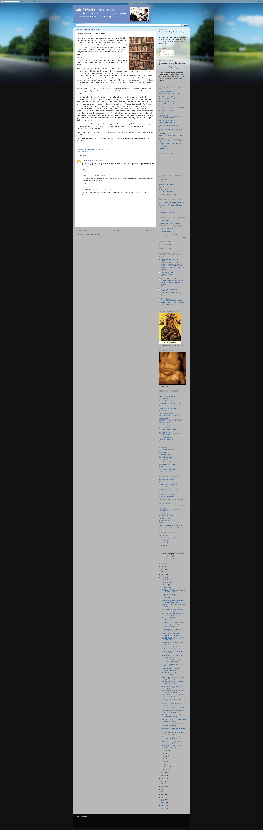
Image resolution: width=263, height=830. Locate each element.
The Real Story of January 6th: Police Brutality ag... (172, 665)
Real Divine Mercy (165, 189)
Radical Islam (163, 548)
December (166, 579)
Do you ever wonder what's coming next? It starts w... (173, 729)
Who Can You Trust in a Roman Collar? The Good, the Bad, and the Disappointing (171, 144)
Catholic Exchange (165, 454)
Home (116, 230)
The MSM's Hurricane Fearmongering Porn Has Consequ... (171, 596)
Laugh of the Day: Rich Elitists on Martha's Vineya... (173, 678)
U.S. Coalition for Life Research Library (171, 528)
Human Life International (167, 494)
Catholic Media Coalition (166, 212)
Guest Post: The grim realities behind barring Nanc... (172, 737)
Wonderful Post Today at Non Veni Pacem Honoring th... (173, 695)
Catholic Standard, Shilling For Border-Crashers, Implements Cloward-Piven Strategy (172, 282)
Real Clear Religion (165, 467)
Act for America (164, 535)
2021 (163, 773)
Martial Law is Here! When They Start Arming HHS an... (172, 715)
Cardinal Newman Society (167, 401)
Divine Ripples (166, 299)
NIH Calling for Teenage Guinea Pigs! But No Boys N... (172, 601)
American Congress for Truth (168, 538)
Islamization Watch (165, 543)
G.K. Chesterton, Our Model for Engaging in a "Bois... (172, 687)
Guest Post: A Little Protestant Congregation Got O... (172, 618)
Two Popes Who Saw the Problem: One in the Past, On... (173, 590)
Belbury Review (164, 482)
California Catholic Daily (166, 449)
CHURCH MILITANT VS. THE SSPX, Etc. (172, 94)
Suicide (161, 138)
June (164, 756)
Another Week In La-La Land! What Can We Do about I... (173, 700)
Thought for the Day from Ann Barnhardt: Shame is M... (172, 660)
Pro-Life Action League (166, 515)
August (165, 750)
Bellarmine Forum (164, 398)
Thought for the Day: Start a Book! (173, 708)
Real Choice (163, 523)
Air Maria (162, 393)
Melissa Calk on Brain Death (168, 184)
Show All (184, 237)
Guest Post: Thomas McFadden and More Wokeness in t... (174, 625)
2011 (162, 800)
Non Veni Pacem (164, 427)
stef (83, 176)
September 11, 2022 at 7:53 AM (98, 160)
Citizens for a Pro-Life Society (168, 489)
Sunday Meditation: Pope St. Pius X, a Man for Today (174, 733)
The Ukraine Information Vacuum (173, 622)
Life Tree (161, 182)
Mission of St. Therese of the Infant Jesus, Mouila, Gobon (170, 421)
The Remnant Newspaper (167, 469)
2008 (163, 808)
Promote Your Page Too (165, 248)
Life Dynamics (163, 508)
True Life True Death (165, 192)
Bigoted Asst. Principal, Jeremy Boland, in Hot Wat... (172, 746)
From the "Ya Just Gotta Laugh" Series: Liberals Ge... (172, 724)
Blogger (143, 825)
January (165, 769)
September (166, 587)
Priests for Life (163, 513)
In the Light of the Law (166, 413)
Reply (84, 170)
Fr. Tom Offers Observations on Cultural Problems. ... (172, 682)
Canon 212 (162, 452)
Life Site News (163, 459)
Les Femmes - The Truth (165, 244)
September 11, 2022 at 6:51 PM (101, 189)
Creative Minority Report (167, 411)
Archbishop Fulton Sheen (167, 396)
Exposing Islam (164, 115)
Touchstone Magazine (166, 439)
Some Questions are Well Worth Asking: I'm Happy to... (172, 652)
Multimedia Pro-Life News (167, 464)
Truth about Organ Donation (168, 194)
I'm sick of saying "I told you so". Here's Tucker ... (172, 638)
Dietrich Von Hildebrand (166, 110)
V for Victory (163, 442)
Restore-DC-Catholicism (169, 279)
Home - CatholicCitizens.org (171, 223)
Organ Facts (163, 187)
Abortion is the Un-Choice (167, 479)
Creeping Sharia (164, 540)
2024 (163, 572)
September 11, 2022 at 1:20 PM (95, 176)
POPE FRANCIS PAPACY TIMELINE (170, 136)
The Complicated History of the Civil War (172, 108)
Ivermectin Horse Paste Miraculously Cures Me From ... (174, 720)
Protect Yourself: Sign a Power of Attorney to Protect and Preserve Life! (171, 205)
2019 (163, 778)
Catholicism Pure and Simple (168, 406)
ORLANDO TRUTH (165, 133)
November (166, 582)
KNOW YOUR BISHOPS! (167, 122)
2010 (163, 802)
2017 (163, 784)
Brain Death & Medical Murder (168, 99)
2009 (163, 805)
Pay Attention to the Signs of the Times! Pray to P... (172, 656)
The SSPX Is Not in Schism (167, 91)
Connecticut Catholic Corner (168, 408)
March (165, 764)
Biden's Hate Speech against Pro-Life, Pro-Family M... (173, 610)
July (164, 753)
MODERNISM (163, 149)
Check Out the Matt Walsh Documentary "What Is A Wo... (172, 634)
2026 (163, 566)
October (165, 585)
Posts (163, 51)
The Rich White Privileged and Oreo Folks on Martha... (174, 673)
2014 (163, 792)
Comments (165, 54)
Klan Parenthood (164, 503)
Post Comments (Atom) (93, 234)
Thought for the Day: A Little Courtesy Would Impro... (171, 669)
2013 (163, 794)
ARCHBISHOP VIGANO (166, 96)
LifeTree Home (166, 231)
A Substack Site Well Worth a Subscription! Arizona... (171, 647)
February (166, 767)
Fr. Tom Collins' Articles (166, 118)
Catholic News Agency (166, 457)
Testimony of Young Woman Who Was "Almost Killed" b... (173, 630)
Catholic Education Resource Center (170, 403)
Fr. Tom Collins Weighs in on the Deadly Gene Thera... (172, 704)
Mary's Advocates (164, 418)
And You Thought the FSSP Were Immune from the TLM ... (173, 691)
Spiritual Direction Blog (166, 432)
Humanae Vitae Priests (166, 496)
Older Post (149, 230)
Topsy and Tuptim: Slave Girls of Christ (171, 141)
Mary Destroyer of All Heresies (168, 415)
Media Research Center (166, 462)
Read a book (86, 151)
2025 (163, 569)
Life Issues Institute (165, 510)
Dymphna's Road (167, 272)
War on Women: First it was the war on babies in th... (173, 614)
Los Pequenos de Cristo (169, 235)
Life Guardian (163, 179)
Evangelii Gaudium (165, 113)
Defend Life (165, 220)
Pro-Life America (164, 518)
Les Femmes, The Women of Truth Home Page (171, 227)
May (164, 759)
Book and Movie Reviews (167, 101)
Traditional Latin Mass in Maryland (170, 472)
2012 (163, 797)
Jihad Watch (163, 545)
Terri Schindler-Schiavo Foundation (170, 525)
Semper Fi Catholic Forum (167, 429)
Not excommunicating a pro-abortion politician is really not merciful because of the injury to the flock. (172, 302)
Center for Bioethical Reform (168, 484)
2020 (163, 775)
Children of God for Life (166, 487)
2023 (163, 574)
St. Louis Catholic (164, 434)
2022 (163, 577)
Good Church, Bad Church (167, 120)
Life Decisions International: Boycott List (172, 506)
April (164, 761)
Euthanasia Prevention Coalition (169, 492)
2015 (163, 789)
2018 (163, 781)
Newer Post (82, 230)
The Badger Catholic (165, 437)
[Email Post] (107, 149)
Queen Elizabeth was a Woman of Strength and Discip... (173, 711)
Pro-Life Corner (164, 520)
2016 (163, 786)
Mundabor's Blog (164, 425)
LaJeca (84, 160)
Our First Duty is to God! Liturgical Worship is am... (173, 643)
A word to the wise (166, 274)
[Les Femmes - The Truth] (159, 246)
